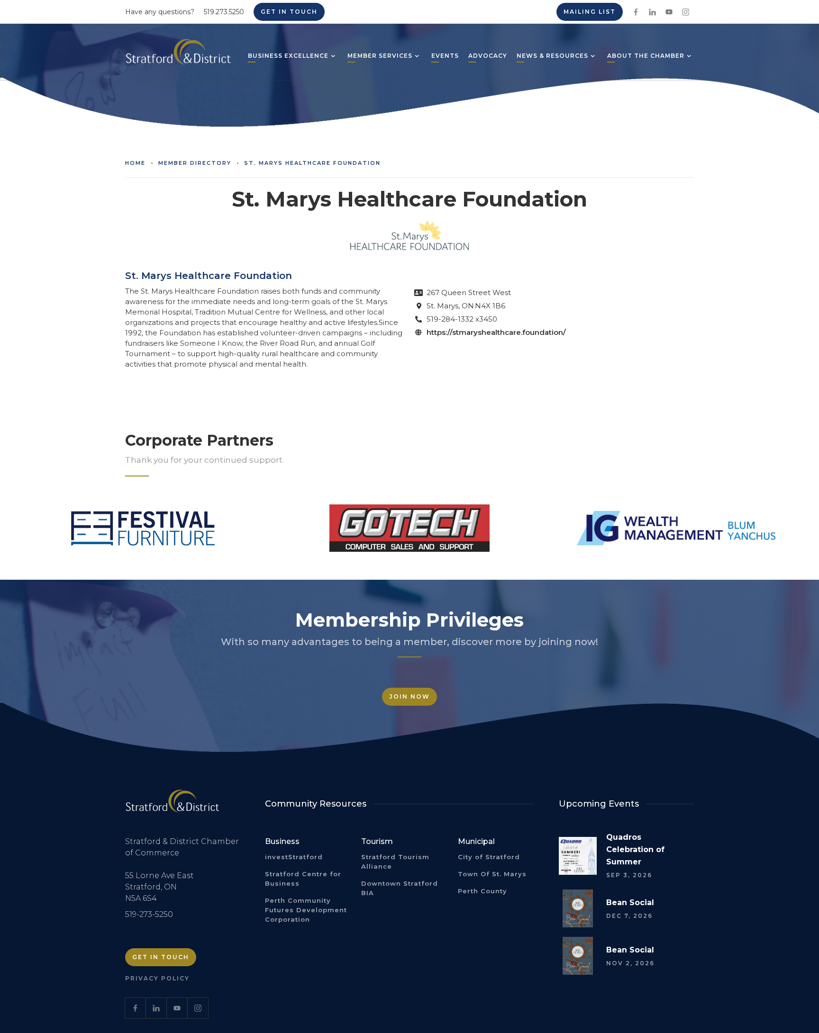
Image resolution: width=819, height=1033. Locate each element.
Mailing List (590, 11)
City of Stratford (489, 857)
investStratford (294, 857)
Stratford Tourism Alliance (395, 861)
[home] (178, 55)
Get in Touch (289, 11)
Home (135, 163)
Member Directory (194, 163)
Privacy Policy (157, 978)
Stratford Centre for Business (303, 878)
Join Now (409, 696)
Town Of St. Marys (492, 874)
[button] (288, 57)
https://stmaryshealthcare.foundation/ (496, 332)
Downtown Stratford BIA (399, 888)
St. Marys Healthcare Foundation (312, 163)
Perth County (482, 891)
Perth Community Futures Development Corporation (306, 910)
